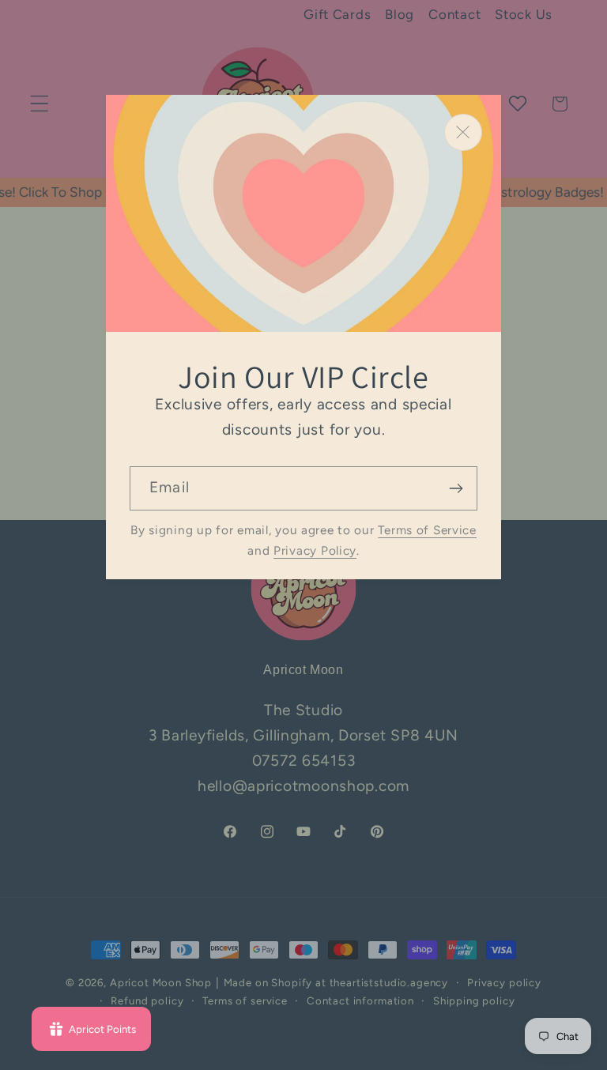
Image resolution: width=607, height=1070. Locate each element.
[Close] (463, 132)
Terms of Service (427, 529)
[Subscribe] (456, 488)
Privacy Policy (314, 550)
